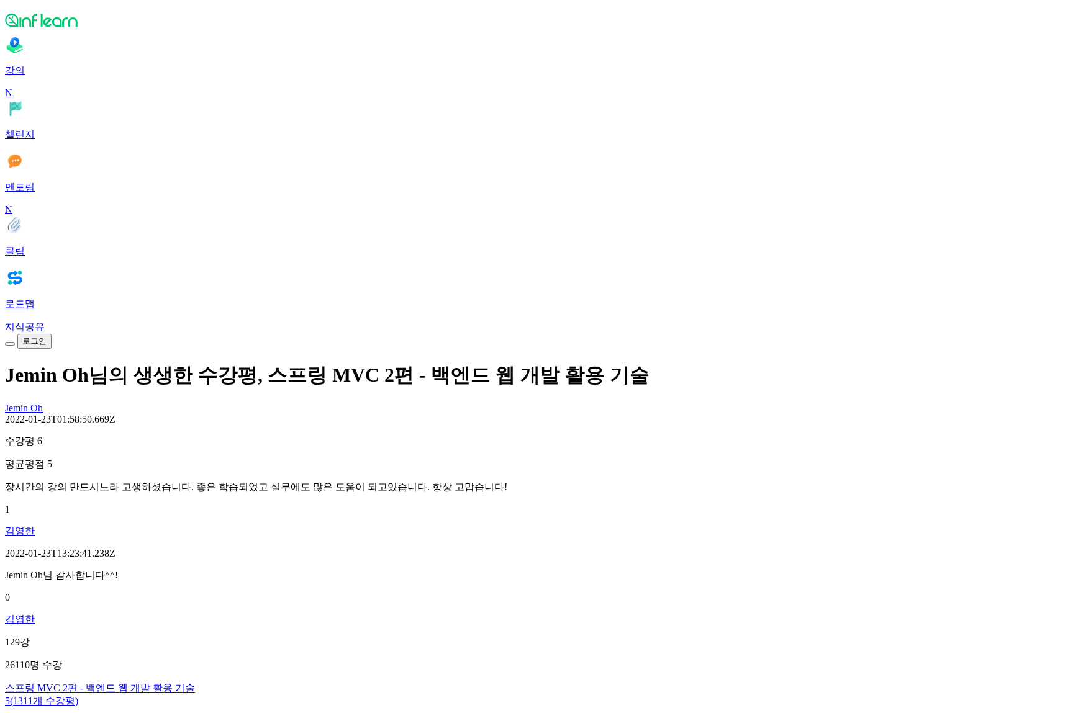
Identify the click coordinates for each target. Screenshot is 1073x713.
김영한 (20, 531)
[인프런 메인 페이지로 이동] (536, 20)
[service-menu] (10, 344)
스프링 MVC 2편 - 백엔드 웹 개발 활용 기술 (100, 688)
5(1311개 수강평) (41, 701)
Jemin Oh (24, 408)
